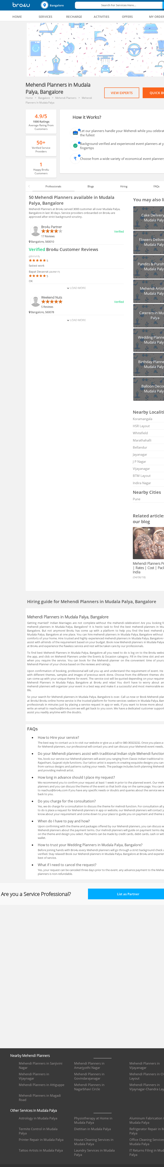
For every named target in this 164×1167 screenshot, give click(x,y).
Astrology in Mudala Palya (38, 1118)
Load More (77, 288)
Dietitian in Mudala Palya (92, 1129)
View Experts (122, 93)
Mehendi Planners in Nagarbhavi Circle (89, 1087)
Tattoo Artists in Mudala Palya (41, 1150)
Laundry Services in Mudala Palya (94, 1152)
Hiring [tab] (123, 186)
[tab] (17, 16)
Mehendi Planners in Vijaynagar (34, 1076)
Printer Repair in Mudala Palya (41, 1139)
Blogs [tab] (91, 186)
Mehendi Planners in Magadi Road (40, 1097)
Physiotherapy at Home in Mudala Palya (93, 1120)
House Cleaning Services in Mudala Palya (93, 1141)
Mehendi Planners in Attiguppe (41, 1085)
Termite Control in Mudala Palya (38, 1131)
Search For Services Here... (118, 5)
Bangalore (57, 5)
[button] (57, 5)
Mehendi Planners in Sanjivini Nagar (40, 1065)
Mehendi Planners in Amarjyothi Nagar (89, 1065)
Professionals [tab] (53, 186)
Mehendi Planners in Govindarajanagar (89, 1076)
